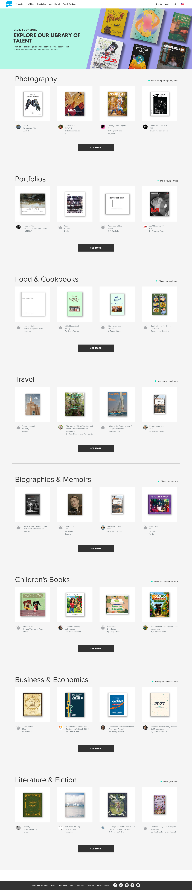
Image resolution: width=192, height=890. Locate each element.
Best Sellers (41, 4)
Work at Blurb (63, 885)
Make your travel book (168, 381)
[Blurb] (8, 5)
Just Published (54, 4)
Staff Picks (30, 4)
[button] (182, 4)
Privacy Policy (80, 885)
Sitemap (106, 885)
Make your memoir (169, 481)
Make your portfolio (169, 181)
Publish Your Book (69, 4)
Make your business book (166, 681)
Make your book (170, 781)
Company (54, 885)
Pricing (72, 885)
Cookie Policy (91, 885)
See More (96, 148)
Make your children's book (166, 581)
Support (99, 885)
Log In (167, 4)
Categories (19, 4)
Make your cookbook (168, 281)
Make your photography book (164, 80)
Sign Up (159, 4)
